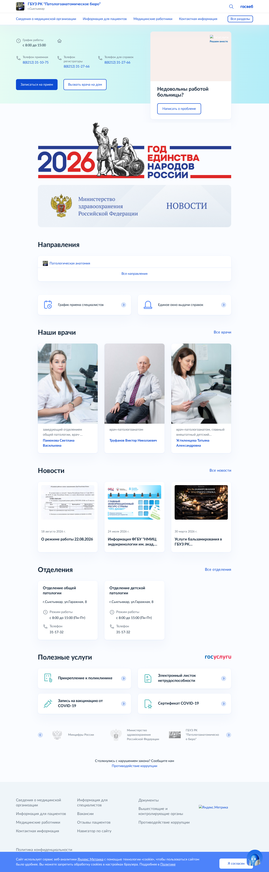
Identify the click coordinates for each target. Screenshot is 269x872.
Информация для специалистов (92, 802)
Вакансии (85, 814)
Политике (167, 864)
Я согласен (236, 863)
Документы (148, 800)
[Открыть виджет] (255, 858)
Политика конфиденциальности (44, 850)
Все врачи (222, 332)
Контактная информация (198, 19)
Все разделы (240, 19)
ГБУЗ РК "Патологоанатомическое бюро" (64, 4)
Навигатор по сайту (94, 831)
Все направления (134, 273)
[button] (231, 6)
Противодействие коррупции (134, 766)
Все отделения (218, 570)
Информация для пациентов (105, 19)
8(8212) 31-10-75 (36, 62)
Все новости (220, 470)
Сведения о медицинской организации (46, 19)
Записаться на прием (37, 84)
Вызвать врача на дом (85, 84)
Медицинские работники (152, 19)
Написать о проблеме (179, 108)
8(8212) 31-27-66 (77, 66)
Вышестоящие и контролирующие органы (160, 811)
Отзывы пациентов (94, 822)
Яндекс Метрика (90, 859)
